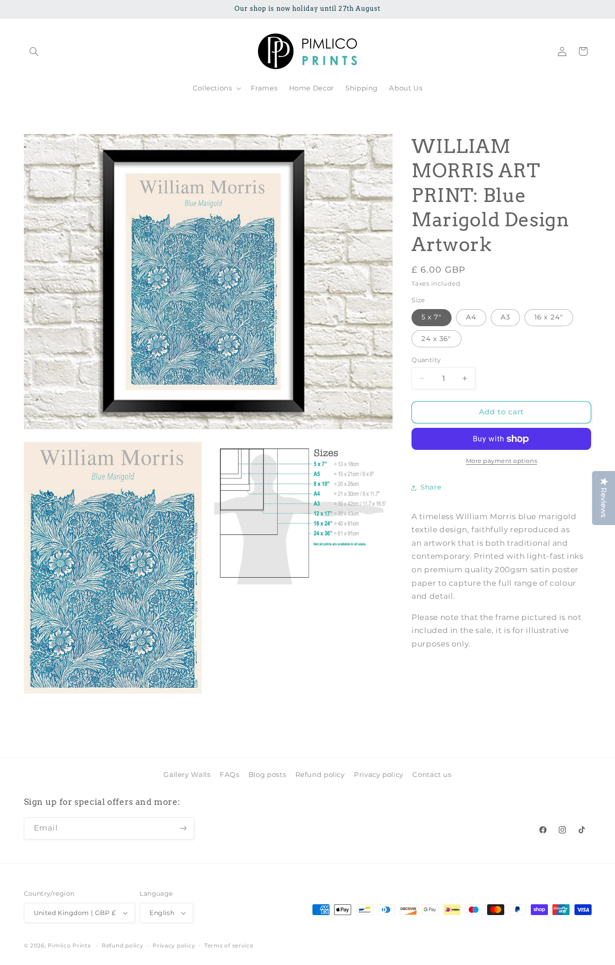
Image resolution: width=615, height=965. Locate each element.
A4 (471, 318)
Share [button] (431, 488)
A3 (505, 318)
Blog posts (267, 774)
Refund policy (320, 774)
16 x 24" (548, 318)
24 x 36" (436, 339)
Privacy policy (378, 774)
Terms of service (228, 946)
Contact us (431, 774)
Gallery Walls (186, 774)
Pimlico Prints (69, 946)
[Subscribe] (182, 828)
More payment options (502, 461)
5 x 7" (431, 318)
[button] (34, 51)
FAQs (230, 774)
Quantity (426, 360)
